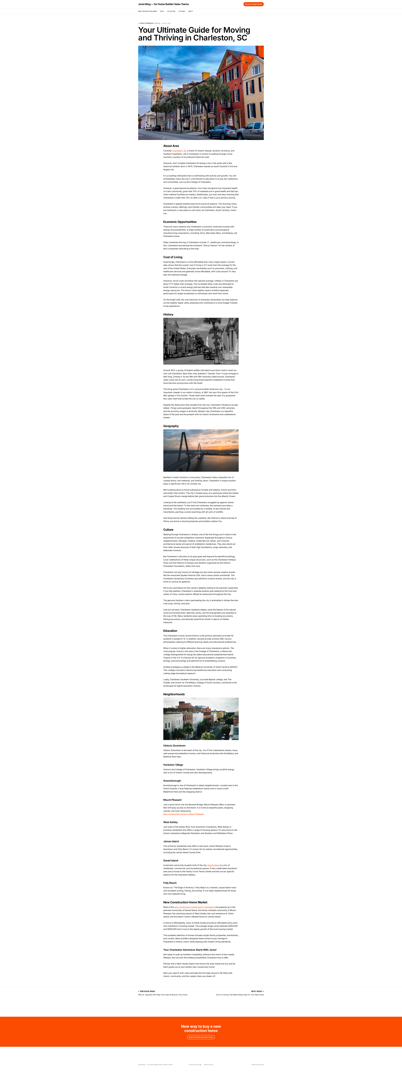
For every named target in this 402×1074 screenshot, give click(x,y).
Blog (162, 11)
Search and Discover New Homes (201, 1037)
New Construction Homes (147, 11)
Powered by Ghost (258, 1064)
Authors (182, 11)
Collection (171, 11)
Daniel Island (213, 865)
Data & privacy (208, 1064)
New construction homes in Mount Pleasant (183, 814)
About (190, 11)
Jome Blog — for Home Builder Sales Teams (163, 4)
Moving (157, 23)
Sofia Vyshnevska (146, 23)
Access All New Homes (253, 4)
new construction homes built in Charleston (194, 907)
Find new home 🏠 (195, 1064)
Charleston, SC (179, 151)
